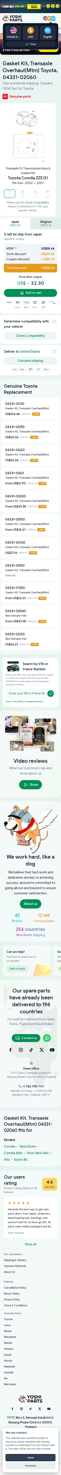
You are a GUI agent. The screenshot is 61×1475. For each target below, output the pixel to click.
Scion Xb (20, 1160)
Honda (8, 1360)
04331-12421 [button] (14, 473)
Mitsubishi (10, 1337)
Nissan (8, 1331)
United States (30, 352)
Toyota (8, 1319)
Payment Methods (15, 1266)
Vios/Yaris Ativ (38, 1153)
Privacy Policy (12, 1299)
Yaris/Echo (27, 1146)
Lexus (7, 1325)
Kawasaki (9, 1366)
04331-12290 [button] (15, 427)
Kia (5, 1378)
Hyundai (9, 1372)
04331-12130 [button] (14, 404)
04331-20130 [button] (15, 543)
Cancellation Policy (15, 1287)
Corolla (9, 1146)
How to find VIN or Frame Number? (24, 701)
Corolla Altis (13, 1153)
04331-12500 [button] (15, 519)
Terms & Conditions (15, 1305)
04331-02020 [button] (15, 496)
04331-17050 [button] (15, 588)
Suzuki (7, 1354)
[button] (9, 193)
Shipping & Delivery (15, 1260)
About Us (9, 1272)
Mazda (8, 1343)
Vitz (7, 1160)
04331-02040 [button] (15, 611)
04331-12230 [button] (15, 634)
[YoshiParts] (30, 1399)
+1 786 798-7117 (33, 1086)
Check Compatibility (37, 202)
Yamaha (8, 1349)
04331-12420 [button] (15, 450)
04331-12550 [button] (15, 566)
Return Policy (12, 1293)
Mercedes (10, 1384)
